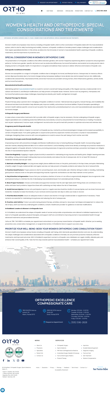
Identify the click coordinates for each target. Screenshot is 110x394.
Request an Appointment (49, 2)
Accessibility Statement (61, 370)
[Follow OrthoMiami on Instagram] (18, 361)
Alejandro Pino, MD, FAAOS (10, 375)
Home (37, 367)
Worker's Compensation (89, 358)
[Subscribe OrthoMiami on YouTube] (23, 361)
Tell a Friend (75, 367)
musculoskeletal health (27, 89)
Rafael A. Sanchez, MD (9, 377)
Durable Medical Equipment (90, 348)
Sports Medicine (61, 348)
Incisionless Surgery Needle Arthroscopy (68, 353)
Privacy (52, 367)
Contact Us (40, 355)
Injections (86, 345)
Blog (32, 38)
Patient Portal (67, 2)
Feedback (66, 367)
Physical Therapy (61, 358)
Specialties (40, 350)
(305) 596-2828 (101, 11)
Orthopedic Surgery (62, 345)
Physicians (39, 348)
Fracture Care (87, 353)
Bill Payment (81, 2)
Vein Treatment (87, 355)
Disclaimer (45, 367)
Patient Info (40, 353)
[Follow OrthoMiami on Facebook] (4, 361)
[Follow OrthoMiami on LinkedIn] (9, 361)
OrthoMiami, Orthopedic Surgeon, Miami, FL (16, 38)
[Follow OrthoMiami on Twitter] (14, 361)
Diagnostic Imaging (88, 350)
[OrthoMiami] (14, 10)
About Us (39, 345)
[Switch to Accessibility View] (2, 390)
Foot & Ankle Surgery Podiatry (65, 355)
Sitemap (59, 367)
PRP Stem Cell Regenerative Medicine (67, 350)
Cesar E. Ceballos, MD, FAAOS (11, 371)
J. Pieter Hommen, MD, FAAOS (11, 373)
